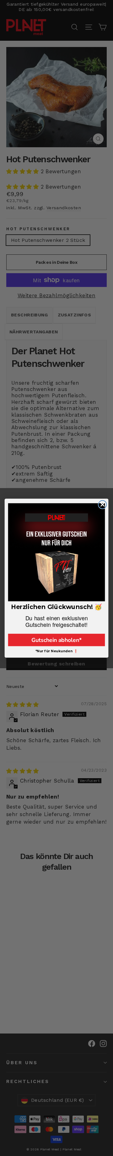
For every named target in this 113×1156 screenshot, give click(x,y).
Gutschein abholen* (56, 639)
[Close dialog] (103, 504)
